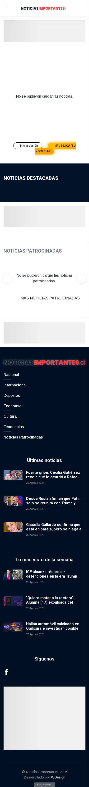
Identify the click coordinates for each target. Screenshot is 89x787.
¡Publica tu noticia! (55, 148)
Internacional (15, 385)
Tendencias (14, 427)
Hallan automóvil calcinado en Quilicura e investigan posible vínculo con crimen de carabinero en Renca (55, 631)
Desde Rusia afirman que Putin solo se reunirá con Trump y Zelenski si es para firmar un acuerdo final (53, 505)
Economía (12, 406)
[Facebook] (6, 671)
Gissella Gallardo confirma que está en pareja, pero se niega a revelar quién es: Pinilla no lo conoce (53, 531)
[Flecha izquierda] (7, 278)
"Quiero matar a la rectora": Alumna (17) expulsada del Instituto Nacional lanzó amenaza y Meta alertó (55, 605)
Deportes (12, 396)
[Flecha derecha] (81, 278)
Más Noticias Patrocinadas (50, 298)
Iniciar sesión (29, 145)
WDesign (58, 777)
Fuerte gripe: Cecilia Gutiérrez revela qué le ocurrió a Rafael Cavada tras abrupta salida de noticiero (53, 479)
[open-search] (78, 8)
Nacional (11, 375)
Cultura (10, 416)
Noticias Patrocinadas (23, 437)
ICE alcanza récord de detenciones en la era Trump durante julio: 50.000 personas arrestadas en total (53, 579)
